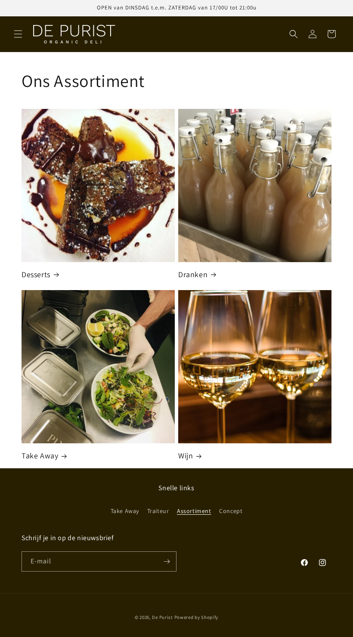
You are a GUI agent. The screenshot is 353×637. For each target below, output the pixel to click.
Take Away (40, 456)
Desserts (36, 274)
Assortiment (194, 511)
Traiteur (158, 511)
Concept (230, 511)
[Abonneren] (166, 561)
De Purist (162, 617)
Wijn (185, 456)
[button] (18, 34)
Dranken (192, 274)
